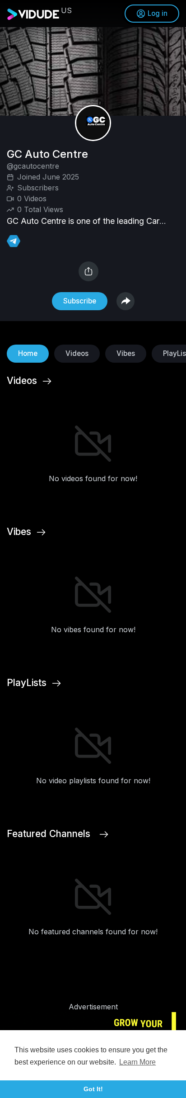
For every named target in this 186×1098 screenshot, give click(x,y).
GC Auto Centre (49, 154)
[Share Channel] (125, 301)
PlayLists (26, 682)
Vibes (125, 353)
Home (27, 353)
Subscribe (79, 301)
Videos (76, 353)
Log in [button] (157, 13)
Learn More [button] (137, 1062)
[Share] (88, 271)
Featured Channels (48, 833)
